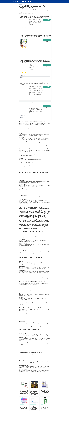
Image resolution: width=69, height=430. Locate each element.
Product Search (27, 1)
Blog (30, 1)
